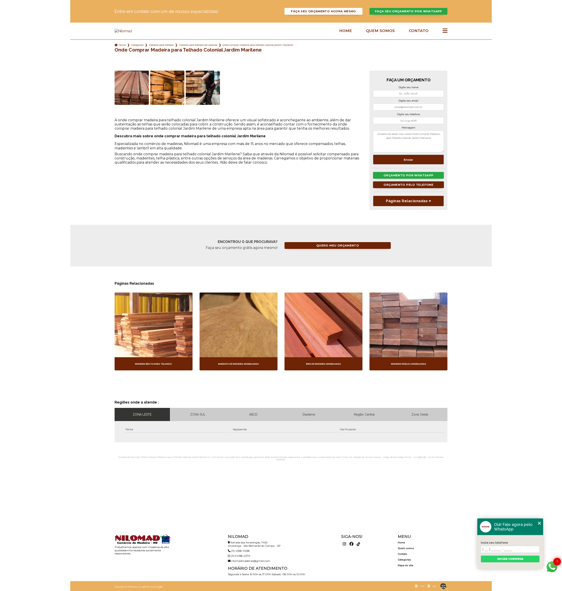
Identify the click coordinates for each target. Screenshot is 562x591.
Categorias (137, 44)
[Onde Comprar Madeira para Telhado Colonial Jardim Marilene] (132, 88)
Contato (419, 31)
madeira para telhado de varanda (198, 44)
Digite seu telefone (408, 114)
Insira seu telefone (494, 542)
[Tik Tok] (358, 544)
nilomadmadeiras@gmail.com (250, 560)
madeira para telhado (161, 44)
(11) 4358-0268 (240, 550)
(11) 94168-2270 (240, 555)
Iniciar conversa (510, 559)
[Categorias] (445, 31)
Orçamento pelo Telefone (408, 184)
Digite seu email (408, 100)
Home (345, 31)
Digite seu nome (408, 87)
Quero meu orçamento (337, 245)
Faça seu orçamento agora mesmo (323, 11)
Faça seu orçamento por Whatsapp (408, 11)
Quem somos (380, 31)
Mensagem (408, 127)
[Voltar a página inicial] (143, 31)
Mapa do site (405, 565)
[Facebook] (351, 544)
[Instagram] (344, 544)
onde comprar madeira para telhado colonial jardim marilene (258, 44)
